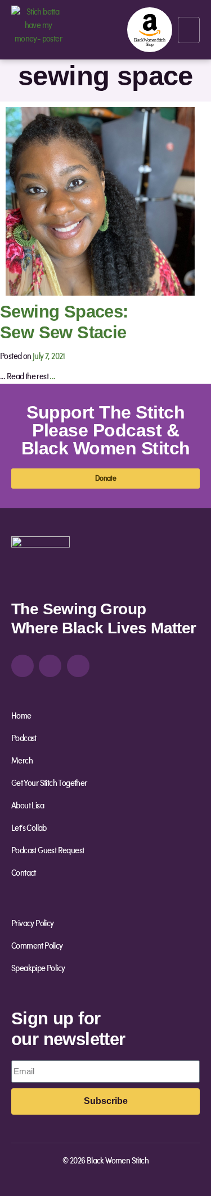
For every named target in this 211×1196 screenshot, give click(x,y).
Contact (23, 873)
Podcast (24, 738)
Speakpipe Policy (38, 968)
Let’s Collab (29, 828)
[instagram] (22, 666)
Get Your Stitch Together (49, 783)
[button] (189, 30)
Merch (22, 761)
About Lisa (27, 806)
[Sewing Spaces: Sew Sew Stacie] (100, 200)
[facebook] (50, 666)
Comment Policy (37, 946)
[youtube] (78, 666)
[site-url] (40, 564)
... (52, 376)
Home (21, 716)
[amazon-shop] (149, 29)
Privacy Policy (32, 923)
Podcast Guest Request (47, 851)
